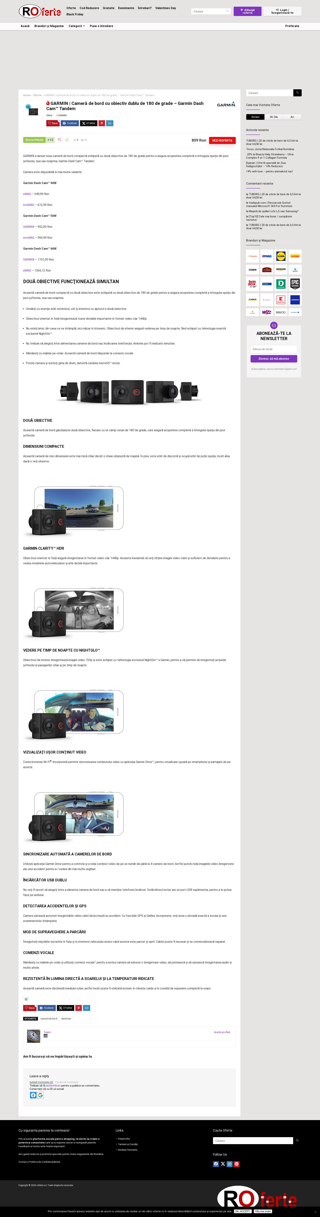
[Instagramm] (230, 1164)
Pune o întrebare (101, 26)
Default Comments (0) (41, 1082)
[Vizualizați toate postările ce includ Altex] (295, 256)
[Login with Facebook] (33, 1095)
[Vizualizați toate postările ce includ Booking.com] (266, 283)
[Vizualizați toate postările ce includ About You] (252, 270)
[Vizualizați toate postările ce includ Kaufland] (280, 299)
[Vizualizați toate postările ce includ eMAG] (266, 256)
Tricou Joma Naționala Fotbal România (270, 149)
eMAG (27, 194)
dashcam (66, 1018)
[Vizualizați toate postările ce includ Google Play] (266, 299)
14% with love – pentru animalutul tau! (269, 171)
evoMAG (28, 205)
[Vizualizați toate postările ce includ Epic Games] (295, 283)
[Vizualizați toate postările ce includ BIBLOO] (280, 312)
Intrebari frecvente (127, 1149)
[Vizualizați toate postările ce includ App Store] (295, 270)
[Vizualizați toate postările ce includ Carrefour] (295, 312)
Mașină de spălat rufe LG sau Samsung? (274, 211)
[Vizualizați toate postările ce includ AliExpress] (252, 256)
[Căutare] (227, 11)
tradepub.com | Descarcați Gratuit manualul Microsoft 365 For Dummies (269, 204)
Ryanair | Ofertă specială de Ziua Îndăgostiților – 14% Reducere (266, 164)
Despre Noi (124, 1138)
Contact (23, 1161)
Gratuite (108, 8)
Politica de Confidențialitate (44, 1161)
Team (47, 1032)
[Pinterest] (236, 1164)
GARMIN (62, 115)
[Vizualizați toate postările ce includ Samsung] (295, 299)
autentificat (53, 1085)
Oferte (71, 8)
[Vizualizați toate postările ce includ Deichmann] (280, 283)
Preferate (292, 26)
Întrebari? (145, 8)
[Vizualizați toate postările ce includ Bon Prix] (252, 283)
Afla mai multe (263, 1211)
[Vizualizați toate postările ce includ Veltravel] (252, 312)
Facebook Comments (66, 1082)
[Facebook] (216, 1164)
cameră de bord (48, 1018)
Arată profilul (222, 1032)
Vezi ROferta (222, 140)
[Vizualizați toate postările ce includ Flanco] (252, 299)
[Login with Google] (40, 1095)
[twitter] (223, 1164)
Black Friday (74, 14)
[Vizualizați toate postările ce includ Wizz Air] (266, 312)
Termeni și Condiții (128, 1144)
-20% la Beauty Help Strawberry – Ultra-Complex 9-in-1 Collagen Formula (270, 156)
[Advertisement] (160, 58)
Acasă (25, 26)
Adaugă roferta (249, 11)
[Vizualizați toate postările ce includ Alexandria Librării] (266, 270)
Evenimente (126, 8)
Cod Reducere (89, 8)
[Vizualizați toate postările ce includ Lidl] (280, 256)
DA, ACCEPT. (242, 1211)
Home (27, 95)
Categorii (75, 26)
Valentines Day (165, 8)
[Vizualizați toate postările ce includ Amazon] (280, 270)
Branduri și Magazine (49, 26)
